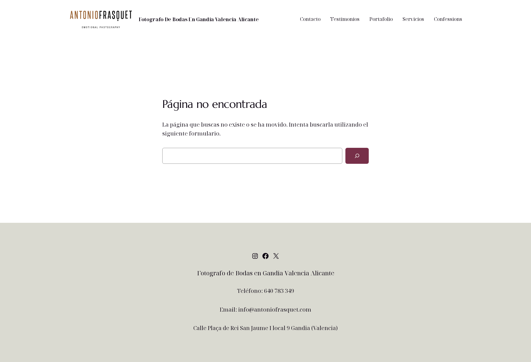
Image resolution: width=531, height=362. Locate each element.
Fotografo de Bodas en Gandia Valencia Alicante (198, 19)
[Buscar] (357, 156)
